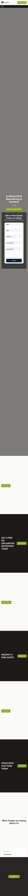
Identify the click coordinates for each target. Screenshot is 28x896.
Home (2, 6)
